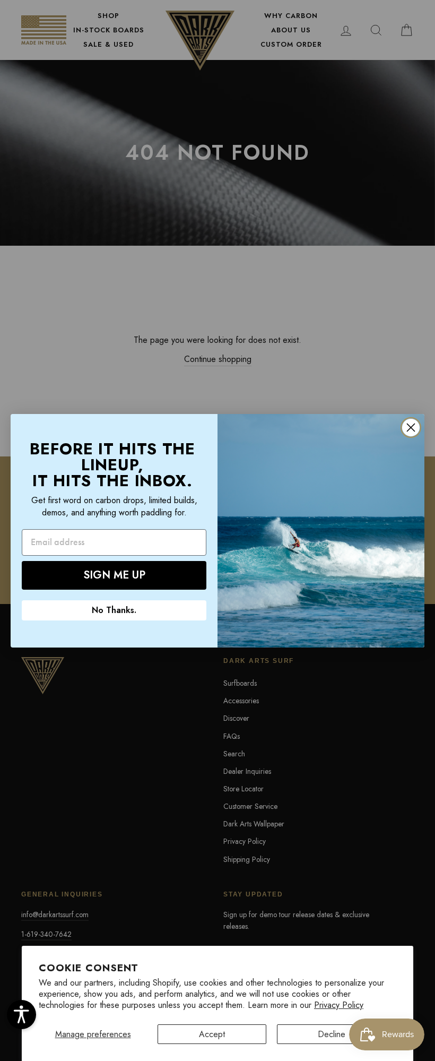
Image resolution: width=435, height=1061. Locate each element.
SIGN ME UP (114, 575)
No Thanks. (114, 610)
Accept (212, 1034)
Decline (331, 1034)
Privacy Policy (338, 1005)
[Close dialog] (411, 427)
